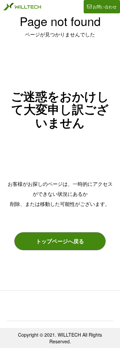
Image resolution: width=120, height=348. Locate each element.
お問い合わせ (105, 6)
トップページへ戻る (60, 241)
